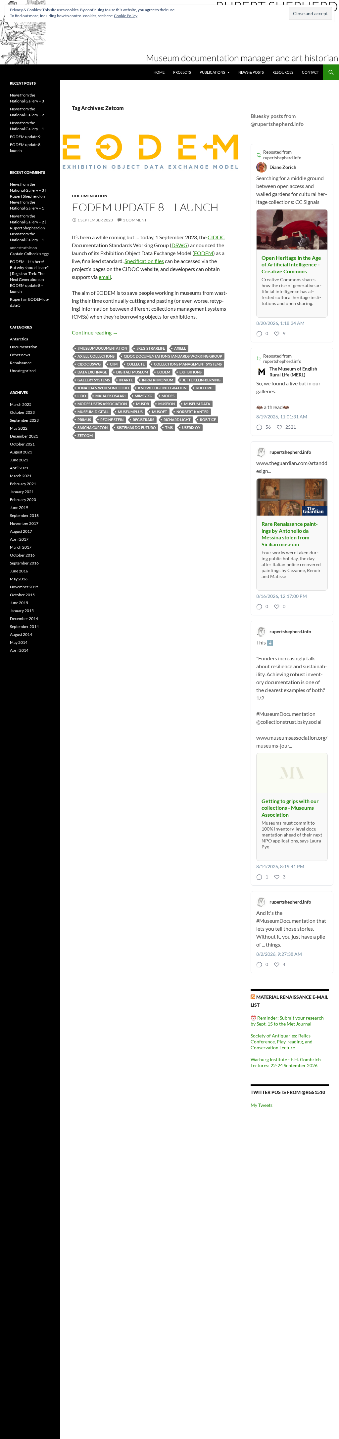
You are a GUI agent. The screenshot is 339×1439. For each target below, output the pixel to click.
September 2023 (24, 420)
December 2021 (24, 436)
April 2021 (19, 467)
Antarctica (19, 338)
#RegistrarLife (150, 348)
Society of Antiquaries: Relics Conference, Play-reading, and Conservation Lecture (282, 1041)
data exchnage (92, 372)
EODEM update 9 (25, 136)
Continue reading (95, 332)
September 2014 (24, 626)
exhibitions (190, 372)
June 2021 (19, 459)
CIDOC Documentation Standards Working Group (173, 356)
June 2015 (19, 602)
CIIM (114, 364)
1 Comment (135, 219)
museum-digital (93, 411)
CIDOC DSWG (89, 364)
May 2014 (18, 642)
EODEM (203, 253)
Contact (310, 72)
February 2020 (23, 499)
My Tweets (261, 1105)
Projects (182, 72)
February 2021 (23, 483)
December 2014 (24, 618)
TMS (169, 427)
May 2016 (18, 578)
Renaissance (20, 362)
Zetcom (85, 435)
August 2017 (21, 531)
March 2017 (20, 547)
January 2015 (22, 610)
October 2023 (22, 412)
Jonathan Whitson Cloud (103, 388)
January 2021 (22, 491)
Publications (212, 72)
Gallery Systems (93, 380)
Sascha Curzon (92, 427)
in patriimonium (157, 380)
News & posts (251, 72)
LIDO (81, 396)
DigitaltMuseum (132, 372)
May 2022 (18, 428)
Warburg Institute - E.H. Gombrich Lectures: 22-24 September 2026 (286, 1062)
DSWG (179, 245)
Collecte (136, 364)
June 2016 (19, 570)
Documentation (89, 195)
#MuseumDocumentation (102, 348)
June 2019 (19, 507)
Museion (166, 404)
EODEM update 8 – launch (145, 207)
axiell (180, 348)
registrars (143, 419)
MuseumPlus (130, 411)
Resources (282, 72)
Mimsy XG (143, 396)
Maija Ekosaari (110, 396)
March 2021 (20, 475)
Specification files (144, 261)
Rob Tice (208, 419)
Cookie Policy (125, 15)
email (105, 277)
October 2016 (22, 555)
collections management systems (188, 364)
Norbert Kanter (192, 411)
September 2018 (24, 515)
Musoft (159, 411)
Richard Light (177, 419)
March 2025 (20, 404)
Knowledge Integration (162, 388)
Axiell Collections (96, 356)
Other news (20, 354)
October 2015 (22, 594)
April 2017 (19, 539)
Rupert (16, 299)
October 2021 (22, 444)
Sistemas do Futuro (136, 427)
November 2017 (24, 523)
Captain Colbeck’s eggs (29, 253)
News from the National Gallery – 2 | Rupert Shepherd (28, 222)
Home (159, 72)
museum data (197, 404)
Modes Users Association (102, 404)
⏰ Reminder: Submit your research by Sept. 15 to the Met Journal (287, 1021)
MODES (168, 396)
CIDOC (216, 237)
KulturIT (204, 388)
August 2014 (21, 634)
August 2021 (21, 451)
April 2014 (19, 650)
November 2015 (24, 586)
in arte (126, 380)
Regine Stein (111, 419)
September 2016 (24, 563)
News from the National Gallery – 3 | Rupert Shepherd (28, 190)
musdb (142, 404)
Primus (84, 419)
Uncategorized (23, 370)
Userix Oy (191, 427)
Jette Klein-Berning (201, 380)
